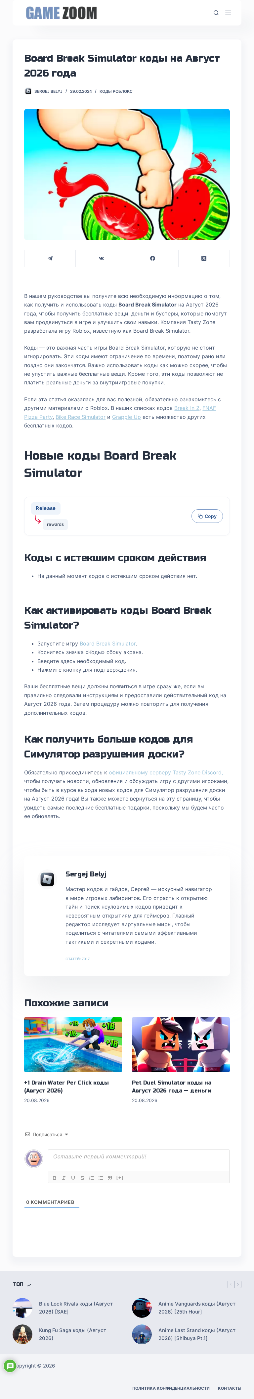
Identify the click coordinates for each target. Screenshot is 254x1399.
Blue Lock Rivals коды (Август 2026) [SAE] (76, 1308)
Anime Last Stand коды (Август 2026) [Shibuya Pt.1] (196, 1334)
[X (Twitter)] (204, 258)
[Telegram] (50, 258)
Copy (211, 516)
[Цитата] (110, 1178)
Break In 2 (186, 408)
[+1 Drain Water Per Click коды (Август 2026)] (73, 1044)
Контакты (229, 1388)
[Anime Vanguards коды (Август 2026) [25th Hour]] (142, 1308)
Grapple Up (126, 417)
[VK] (101, 258)
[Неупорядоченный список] (101, 1178)
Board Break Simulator (108, 643)
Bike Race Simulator (81, 417)
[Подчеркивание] (73, 1178)
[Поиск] (216, 12)
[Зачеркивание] (82, 1178)
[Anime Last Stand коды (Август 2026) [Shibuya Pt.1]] (142, 1334)
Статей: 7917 (77, 959)
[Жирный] (54, 1178)
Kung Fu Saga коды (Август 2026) (72, 1334)
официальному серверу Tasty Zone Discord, (166, 772)
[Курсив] (63, 1178)
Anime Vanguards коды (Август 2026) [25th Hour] (196, 1308)
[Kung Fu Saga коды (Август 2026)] (22, 1334)
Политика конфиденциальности (171, 1388)
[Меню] (228, 13)
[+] (120, 1177)
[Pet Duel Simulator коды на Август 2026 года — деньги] (181, 1044)
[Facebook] (153, 258)
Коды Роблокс (116, 91)
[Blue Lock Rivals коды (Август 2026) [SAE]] (22, 1308)
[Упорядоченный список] (91, 1178)
